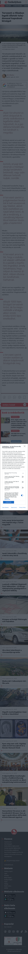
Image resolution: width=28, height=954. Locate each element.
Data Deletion (5, 507)
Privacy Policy (22, 507)
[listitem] (14, 473)
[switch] (22, 477)
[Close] (25, 446)
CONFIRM (8, 502)
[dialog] (14, 477)
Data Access (14, 507)
